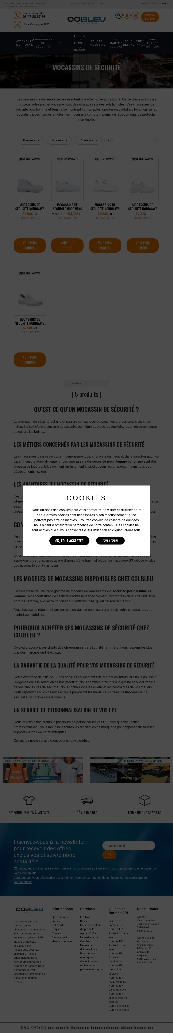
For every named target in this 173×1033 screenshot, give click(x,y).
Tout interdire (110, 540)
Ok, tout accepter (69, 540)
